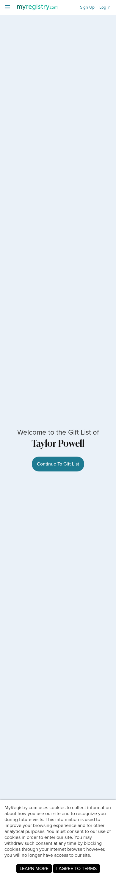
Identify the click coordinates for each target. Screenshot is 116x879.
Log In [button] (105, 7)
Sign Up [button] (87, 7)
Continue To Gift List (58, 463)
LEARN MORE (34, 868)
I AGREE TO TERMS (76, 868)
